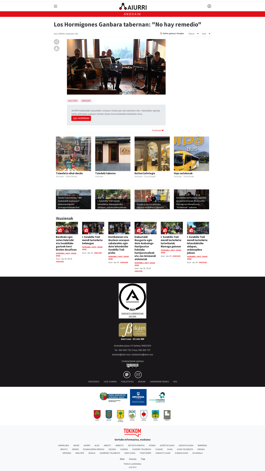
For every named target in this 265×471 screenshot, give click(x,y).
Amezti (107, 445)
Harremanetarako (159, 382)
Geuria (112, 449)
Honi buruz (93, 382)
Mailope (79, 453)
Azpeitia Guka (167, 445)
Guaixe (159, 449)
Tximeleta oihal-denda (69, 173)
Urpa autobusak (183, 173)
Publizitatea (127, 382)
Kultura (72, 101)
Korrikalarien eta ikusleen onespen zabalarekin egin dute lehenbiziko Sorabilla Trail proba (118, 244)
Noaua (91, 453)
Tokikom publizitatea (132, 464)
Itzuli (204, 34)
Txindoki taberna (105, 173)
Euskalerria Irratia (93, 449)
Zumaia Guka (181, 453)
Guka (170, 449)
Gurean (132, 459)
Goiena (124, 449)
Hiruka (201, 449)
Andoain (132, 14)
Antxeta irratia (136, 445)
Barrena (202, 445)
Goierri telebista (141, 449)
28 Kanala (197, 453)
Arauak (141, 382)
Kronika (67, 453)
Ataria (152, 445)
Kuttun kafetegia (145, 173)
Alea (97, 445)
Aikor (76, 445)
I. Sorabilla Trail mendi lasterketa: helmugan (92, 240)
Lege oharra (110, 382)
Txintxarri (145, 453)
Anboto (119, 445)
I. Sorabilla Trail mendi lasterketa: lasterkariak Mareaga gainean (171, 241)
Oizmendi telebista (110, 453)
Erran (75, 449)
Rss (175, 382)
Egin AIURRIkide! (81, 118)
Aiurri (87, 445)
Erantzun (156, 130)
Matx (122, 459)
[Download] (56, 48)
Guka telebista (185, 449)
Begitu (64, 449)
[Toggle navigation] (56, 6)
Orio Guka (129, 453)
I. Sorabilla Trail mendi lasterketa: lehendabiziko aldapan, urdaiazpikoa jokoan (197, 244)
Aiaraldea (63, 445)
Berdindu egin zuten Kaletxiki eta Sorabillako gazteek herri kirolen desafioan (66, 243)
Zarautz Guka (163, 453)
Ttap (143, 459)
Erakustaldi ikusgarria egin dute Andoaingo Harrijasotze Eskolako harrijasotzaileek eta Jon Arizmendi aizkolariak (145, 248)
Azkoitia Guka (186, 445)
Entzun (191, 34)
